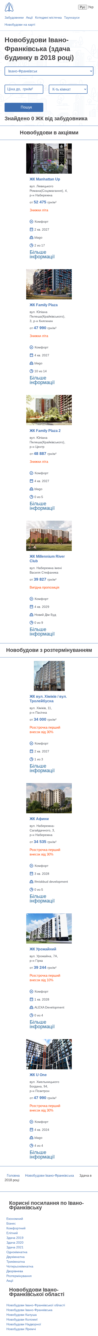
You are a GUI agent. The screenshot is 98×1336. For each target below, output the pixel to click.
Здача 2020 (14, 1242)
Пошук (26, 107)
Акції (29, 17)
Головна (13, 1175)
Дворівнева (14, 1271)
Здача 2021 (14, 1247)
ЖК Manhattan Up (45, 179)
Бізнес (11, 1223)
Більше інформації (42, 254)
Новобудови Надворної (23, 1324)
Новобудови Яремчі (21, 1329)
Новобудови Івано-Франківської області (35, 1305)
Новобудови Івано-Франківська (49, 1175)
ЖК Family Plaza (44, 305)
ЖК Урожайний (43, 949)
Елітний (12, 1233)
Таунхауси (72, 17)
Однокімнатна (16, 1252)
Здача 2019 (14, 1238)
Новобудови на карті (20, 24)
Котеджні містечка (48, 17)
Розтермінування (19, 1276)
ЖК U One (38, 1075)
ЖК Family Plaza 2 (45, 431)
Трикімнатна (15, 1261)
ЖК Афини (39, 819)
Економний (14, 1218)
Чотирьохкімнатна (19, 1266)
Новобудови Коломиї (22, 1319)
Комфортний (16, 1228)
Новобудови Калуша (21, 1314)
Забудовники (14, 17)
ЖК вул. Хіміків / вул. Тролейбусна (48, 699)
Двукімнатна (15, 1257)
